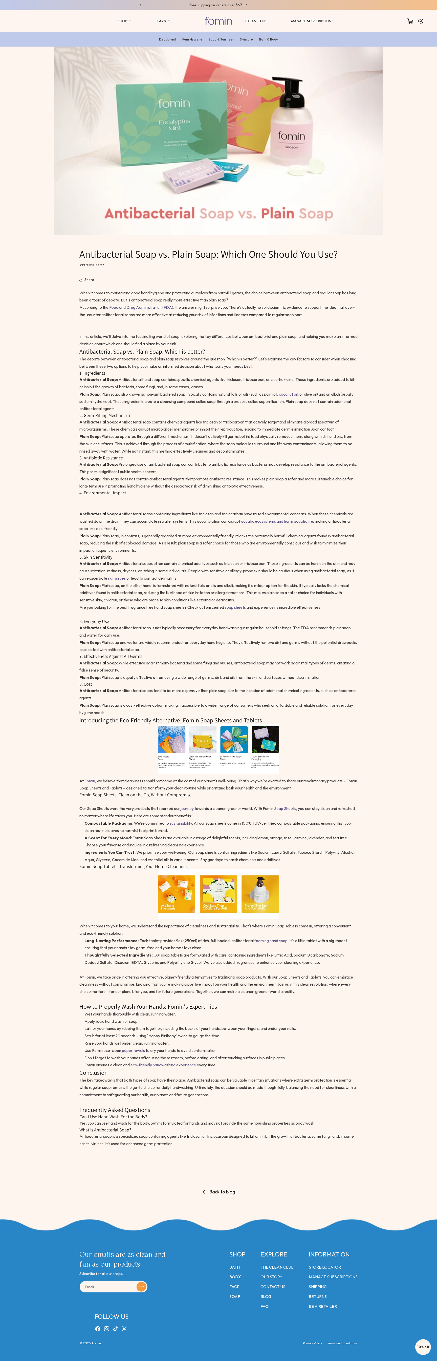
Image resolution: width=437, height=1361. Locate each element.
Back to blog (222, 1192)
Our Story (271, 1276)
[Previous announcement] (140, 5)
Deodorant (167, 39)
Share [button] (89, 279)
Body (235, 1276)
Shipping (318, 1286)
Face (234, 1286)
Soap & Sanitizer (221, 39)
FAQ (264, 1306)
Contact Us (272, 1286)
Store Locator (325, 1267)
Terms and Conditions (342, 1343)
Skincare (246, 39)
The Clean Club (277, 1267)
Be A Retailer (323, 1306)
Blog (265, 1296)
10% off (423, 1347)
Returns (318, 1296)
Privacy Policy (312, 1343)
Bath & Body (268, 39)
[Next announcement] (296, 5)
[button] (124, 21)
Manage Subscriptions (333, 1276)
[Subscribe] (141, 1287)
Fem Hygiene (192, 39)
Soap (234, 1296)
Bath (234, 1267)
